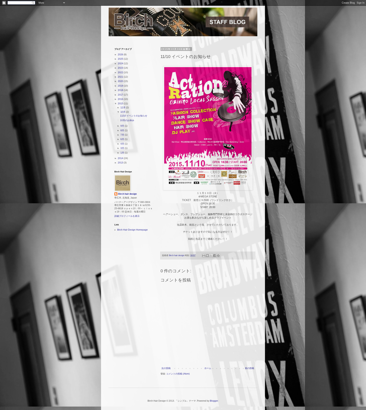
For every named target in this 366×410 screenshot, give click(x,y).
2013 (121, 162)
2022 (121, 72)
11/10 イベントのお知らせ (133, 115)
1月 (122, 152)
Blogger (214, 401)
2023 (121, 68)
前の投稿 (249, 368)
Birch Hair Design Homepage (132, 229)
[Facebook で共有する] (215, 255)
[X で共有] (211, 255)
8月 (122, 130)
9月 (122, 126)
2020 (121, 81)
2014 (121, 158)
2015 (121, 103)
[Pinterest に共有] (218, 255)
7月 (122, 134)
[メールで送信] (204, 255)
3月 (122, 148)
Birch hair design (127, 194)
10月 (123, 112)
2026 (121, 54)
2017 (121, 94)
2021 (121, 77)
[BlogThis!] (207, 255)
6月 (122, 139)
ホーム (207, 368)
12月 (123, 107)
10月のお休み (127, 120)
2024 (121, 63)
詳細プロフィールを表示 (127, 216)
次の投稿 (166, 368)
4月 (122, 143)
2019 (121, 85)
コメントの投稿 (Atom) (178, 373)
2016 (121, 99)
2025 (121, 59)
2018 (121, 90)
